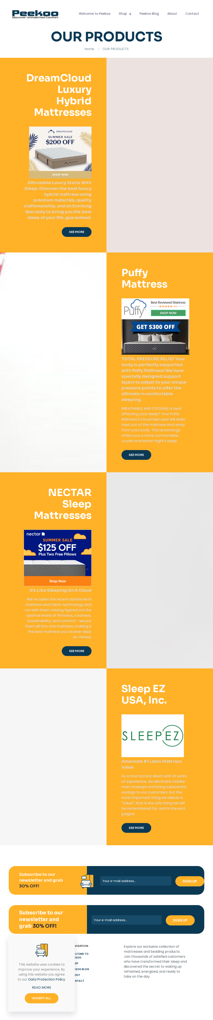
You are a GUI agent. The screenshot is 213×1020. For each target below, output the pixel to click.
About (75, 975)
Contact (77, 981)
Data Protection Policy (46, 979)
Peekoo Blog (80, 969)
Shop (74, 963)
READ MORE (41, 987)
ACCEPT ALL (41, 998)
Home (89, 49)
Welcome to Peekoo (79, 955)
